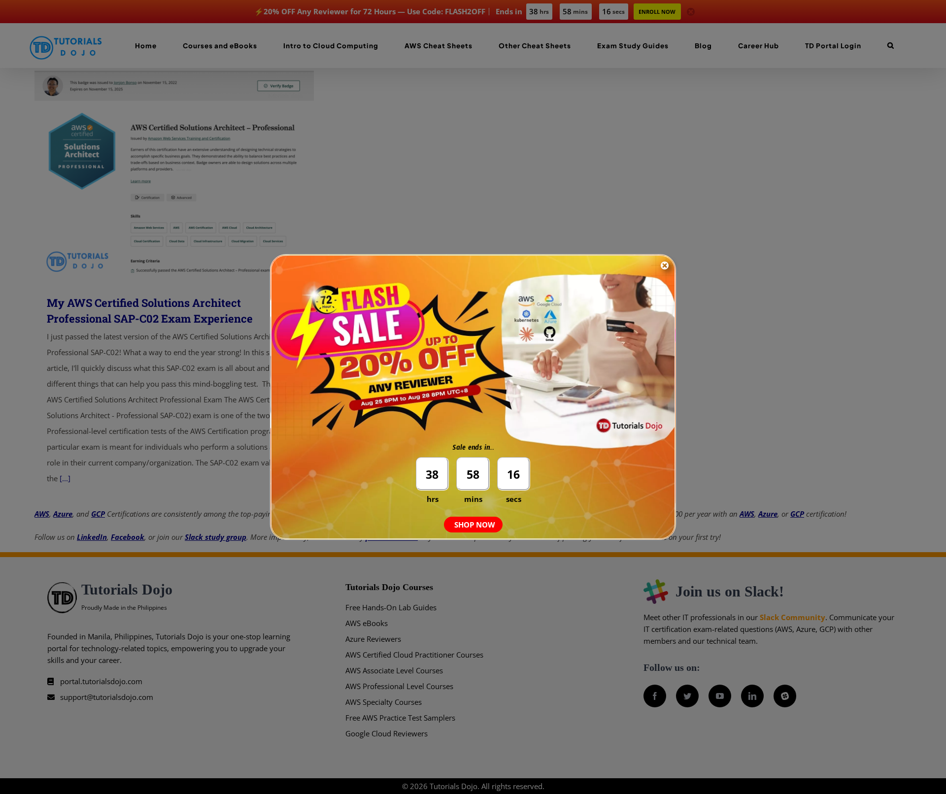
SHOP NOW (474, 524)
